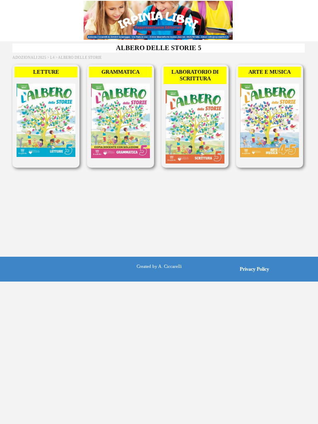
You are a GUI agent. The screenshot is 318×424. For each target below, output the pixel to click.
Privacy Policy (254, 269)
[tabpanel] (159, 266)
